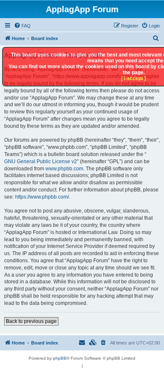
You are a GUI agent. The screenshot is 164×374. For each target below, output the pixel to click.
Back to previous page (31, 321)
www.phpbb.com (64, 169)
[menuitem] (22, 26)
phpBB (59, 358)
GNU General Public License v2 (40, 161)
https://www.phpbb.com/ (42, 197)
